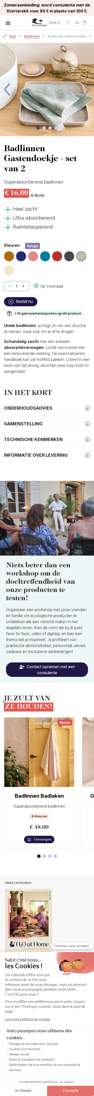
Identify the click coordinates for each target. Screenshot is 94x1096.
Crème (9, 268)
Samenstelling (23, 423)
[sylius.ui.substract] (9, 286)
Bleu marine (21, 256)
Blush (33, 254)
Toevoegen (42, 839)
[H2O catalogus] (28, 920)
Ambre (9, 254)
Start (12, 36)
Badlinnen (32, 36)
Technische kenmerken (33, 439)
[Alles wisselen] (8, 23)
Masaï (57, 254)
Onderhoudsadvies (28, 408)
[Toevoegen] (23, 286)
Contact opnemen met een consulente (50, 669)
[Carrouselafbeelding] (38, 128)
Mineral (69, 254)
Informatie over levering (36, 455)
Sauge (81, 255)
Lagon (45, 254)
